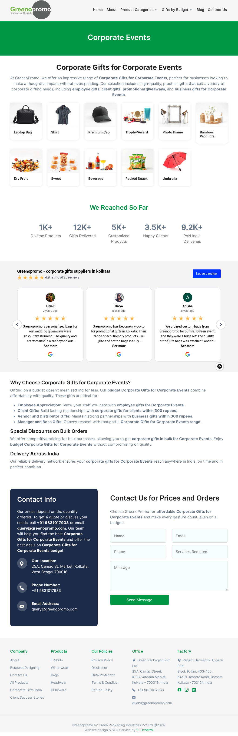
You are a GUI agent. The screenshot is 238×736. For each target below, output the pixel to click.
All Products (19, 682)
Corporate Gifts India (26, 690)
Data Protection (103, 675)
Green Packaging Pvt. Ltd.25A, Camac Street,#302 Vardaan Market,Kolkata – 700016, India (151, 671)
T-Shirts (57, 660)
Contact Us (217, 9)
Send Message (139, 599)
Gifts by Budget (175, 9)
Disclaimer (99, 668)
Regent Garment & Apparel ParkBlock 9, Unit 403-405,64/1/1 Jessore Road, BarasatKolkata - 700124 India (200, 671)
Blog (200, 9)
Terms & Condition (105, 682)
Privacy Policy (102, 660)
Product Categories (136, 9)
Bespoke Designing (25, 668)
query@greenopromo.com (55, 609)
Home (98, 9)
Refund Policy (102, 690)
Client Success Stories (27, 697)
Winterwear (59, 668)
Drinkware (58, 690)
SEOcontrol (144, 730)
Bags (55, 675)
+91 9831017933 (46, 590)
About (111, 9)
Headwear (58, 682)
